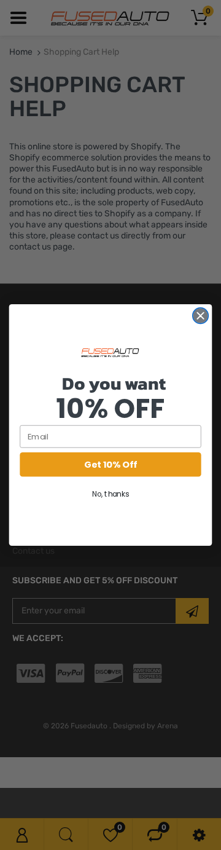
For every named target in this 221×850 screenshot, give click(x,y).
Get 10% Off (110, 464)
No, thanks (110, 494)
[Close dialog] (201, 316)
